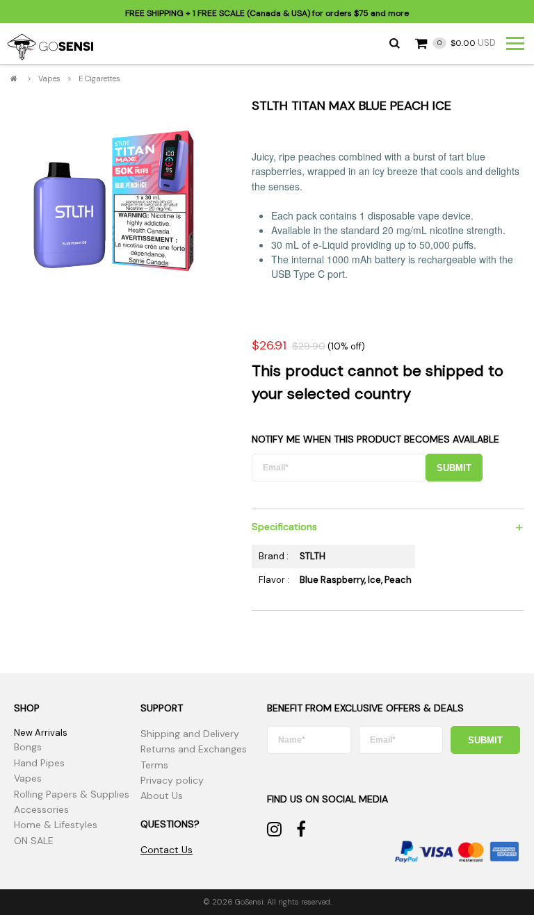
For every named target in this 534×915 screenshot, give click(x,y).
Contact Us (166, 849)
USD (466, 43)
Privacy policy (172, 780)
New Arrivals (40, 733)
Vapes (49, 78)
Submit (454, 468)
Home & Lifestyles (55, 824)
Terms (154, 765)
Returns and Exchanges (193, 749)
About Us (161, 795)
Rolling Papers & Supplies (71, 794)
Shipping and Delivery (189, 733)
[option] (113, 202)
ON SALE (34, 840)
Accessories (41, 809)
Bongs (28, 747)
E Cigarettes (99, 78)
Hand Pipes (39, 763)
